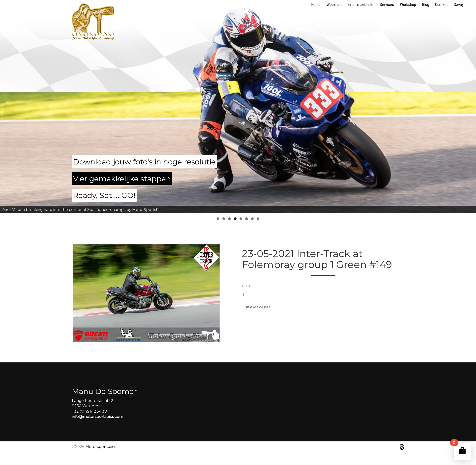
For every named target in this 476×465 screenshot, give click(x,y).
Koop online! (258, 307)
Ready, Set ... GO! (104, 195)
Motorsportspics (100, 446)
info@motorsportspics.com (97, 416)
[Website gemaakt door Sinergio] (402, 446)
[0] (462, 450)
